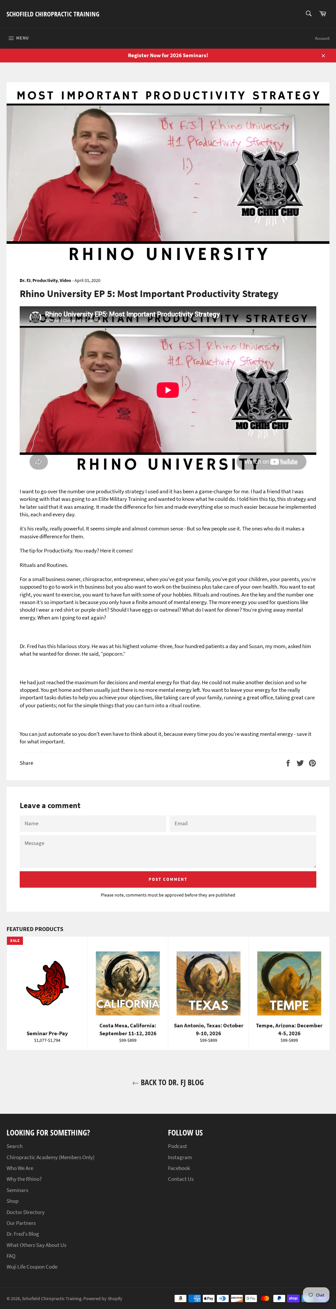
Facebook (179, 1168)
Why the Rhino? (24, 1178)
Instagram (180, 1157)
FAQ (11, 1255)
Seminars (17, 1190)
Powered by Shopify (102, 1298)
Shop (12, 1200)
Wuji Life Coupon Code (32, 1266)
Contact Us (181, 1178)
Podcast (177, 1146)
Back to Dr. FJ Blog (171, 1082)
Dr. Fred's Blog (23, 1233)
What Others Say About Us (36, 1245)
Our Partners (21, 1223)
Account (322, 38)
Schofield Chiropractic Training (53, 14)
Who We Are (20, 1168)
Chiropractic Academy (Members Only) (50, 1157)
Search (15, 1146)
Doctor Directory (26, 1212)
